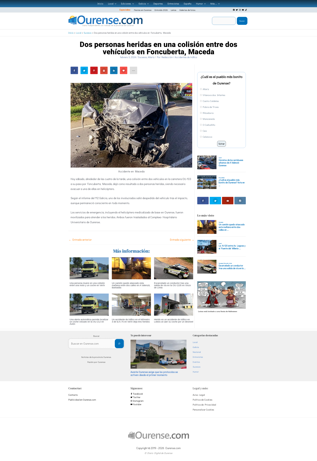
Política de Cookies (202, 399)
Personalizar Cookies (203, 409)
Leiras (173, 10)
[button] (114, 3)
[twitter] (237, 10)
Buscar (242, 21)
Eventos (196, 361)
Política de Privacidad (204, 404)
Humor (196, 371)
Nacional (197, 352)
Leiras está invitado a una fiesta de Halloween (217, 311)
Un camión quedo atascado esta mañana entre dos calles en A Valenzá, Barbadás (131, 285)
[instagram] (240, 10)
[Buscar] (119, 343)
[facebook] (234, 10)
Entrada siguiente (182, 239)
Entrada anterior (80, 239)
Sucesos (142, 57)
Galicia (196, 347)
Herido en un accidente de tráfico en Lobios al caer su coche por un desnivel (173, 320)
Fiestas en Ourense (142, 10)
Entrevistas (198, 356)
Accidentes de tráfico (186, 57)
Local (195, 342)
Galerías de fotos (187, 10)
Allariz (151, 57)
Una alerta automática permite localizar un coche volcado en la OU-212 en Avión (89, 321)
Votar (221, 143)
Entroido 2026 (161, 10)
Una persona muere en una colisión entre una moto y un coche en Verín (87, 284)
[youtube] (243, 10)
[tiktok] (246, 10)
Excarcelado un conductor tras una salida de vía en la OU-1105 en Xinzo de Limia (172, 285)
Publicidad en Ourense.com (82, 399)
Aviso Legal (199, 394)
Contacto (73, 394)
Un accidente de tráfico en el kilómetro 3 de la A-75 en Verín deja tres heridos (131, 320)
